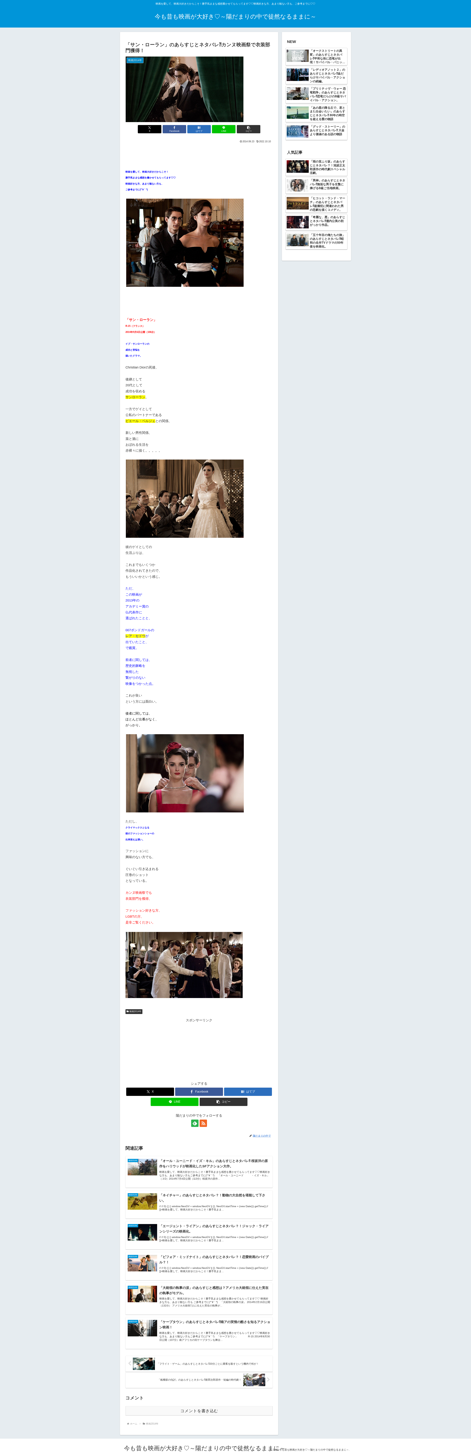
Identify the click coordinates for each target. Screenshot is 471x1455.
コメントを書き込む (199, 1411)
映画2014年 (135, 1011)
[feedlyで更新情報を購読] (195, 1123)
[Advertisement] (199, 154)
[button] (248, 129)
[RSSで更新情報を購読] (203, 1123)
